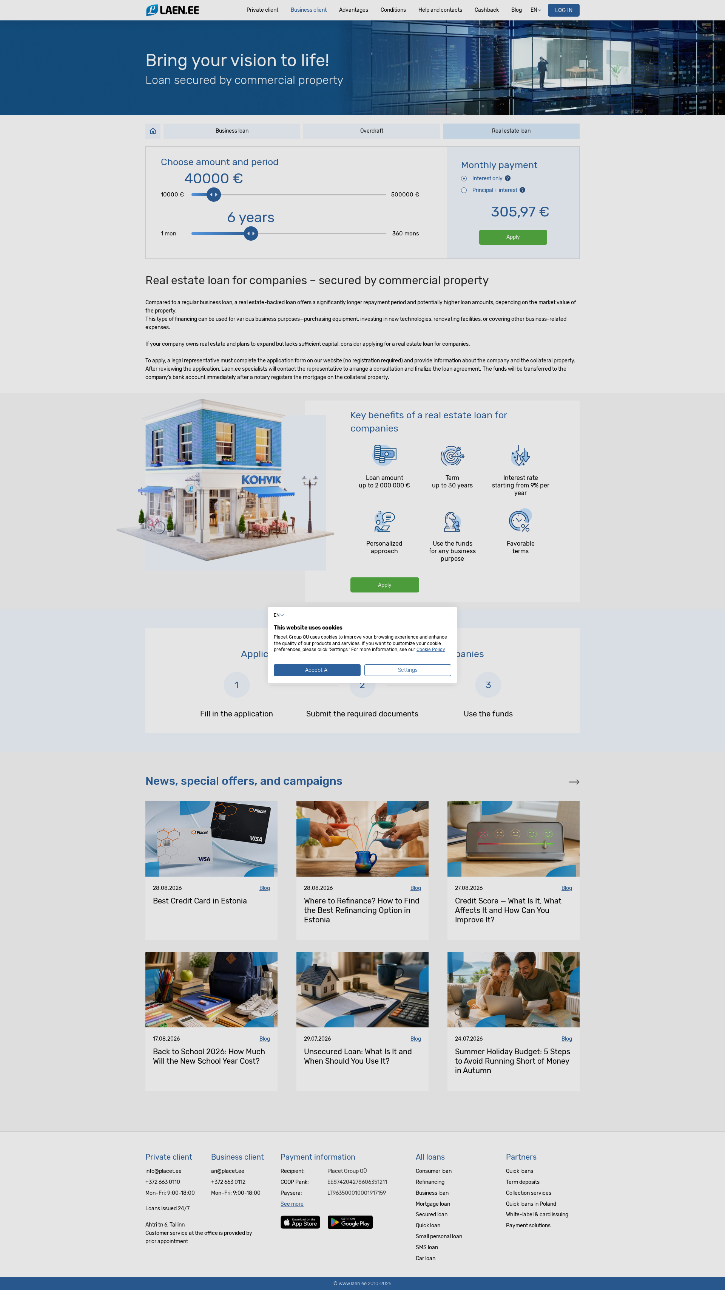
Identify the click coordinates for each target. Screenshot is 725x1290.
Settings (408, 670)
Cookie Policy (430, 649)
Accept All (317, 670)
